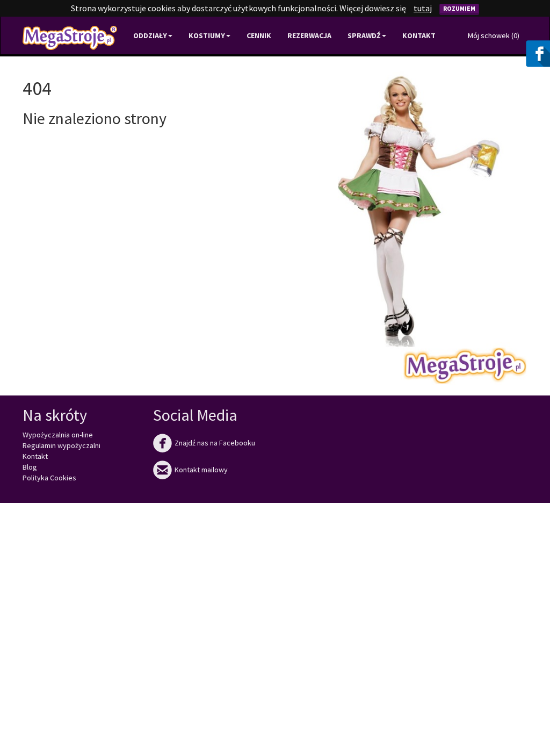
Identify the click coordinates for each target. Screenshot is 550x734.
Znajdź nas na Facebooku (204, 442)
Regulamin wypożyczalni (61, 445)
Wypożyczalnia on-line (58, 435)
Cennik (259, 35)
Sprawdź (364, 35)
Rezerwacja (309, 35)
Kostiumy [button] (207, 35)
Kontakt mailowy (190, 469)
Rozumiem (459, 8)
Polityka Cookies (49, 478)
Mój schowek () (493, 35)
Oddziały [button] (150, 35)
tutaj (423, 8)
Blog (30, 467)
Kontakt (419, 35)
